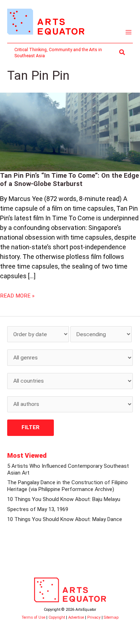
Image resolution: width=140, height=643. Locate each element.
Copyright (56, 617)
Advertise (76, 617)
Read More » (17, 295)
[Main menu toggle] (128, 32)
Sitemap (111, 617)
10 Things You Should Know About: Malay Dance (64, 519)
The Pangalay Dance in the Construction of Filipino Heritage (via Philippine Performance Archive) (67, 485)
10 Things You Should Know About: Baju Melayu (63, 499)
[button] (122, 52)
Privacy (94, 617)
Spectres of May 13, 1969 (37, 509)
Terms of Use (33, 617)
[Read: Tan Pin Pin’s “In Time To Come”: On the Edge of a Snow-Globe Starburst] (70, 131)
